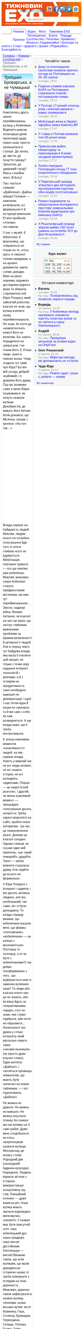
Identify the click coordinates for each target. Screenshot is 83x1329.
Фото (42, 31)
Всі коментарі (45, 383)
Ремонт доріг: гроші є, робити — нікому (58, 375)
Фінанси (32, 42)
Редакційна (59, 46)
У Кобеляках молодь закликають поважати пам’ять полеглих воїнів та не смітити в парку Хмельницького (58, 318)
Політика (52, 39)
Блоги (53, 35)
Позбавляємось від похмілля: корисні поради (58, 297)
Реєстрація (37, 11)
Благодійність (11, 49)
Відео (32, 31)
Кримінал (68, 39)
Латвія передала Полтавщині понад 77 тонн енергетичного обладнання (57, 169)
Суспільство (35, 39)
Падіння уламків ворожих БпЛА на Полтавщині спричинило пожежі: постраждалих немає (56, 91)
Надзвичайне (49, 42)
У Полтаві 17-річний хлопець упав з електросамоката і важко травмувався (58, 109)
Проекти (19, 39)
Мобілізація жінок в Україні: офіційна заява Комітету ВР (58, 123)
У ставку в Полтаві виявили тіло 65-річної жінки (58, 135)
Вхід (23, 11)
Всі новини (43, 244)
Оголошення (37, 35)
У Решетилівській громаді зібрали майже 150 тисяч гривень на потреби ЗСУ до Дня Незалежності (57, 229)
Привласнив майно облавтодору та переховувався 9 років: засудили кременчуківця (55, 151)
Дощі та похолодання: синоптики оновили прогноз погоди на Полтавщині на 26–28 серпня (58, 72)
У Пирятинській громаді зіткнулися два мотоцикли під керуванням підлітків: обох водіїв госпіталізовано (58, 187)
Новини (18, 31)
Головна (9, 55)
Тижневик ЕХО (59, 31)
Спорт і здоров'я (24, 46)
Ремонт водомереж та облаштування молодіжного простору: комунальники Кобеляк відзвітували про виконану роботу (58, 208)
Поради (65, 35)
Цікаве (43, 46)
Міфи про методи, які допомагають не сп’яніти (58, 359)
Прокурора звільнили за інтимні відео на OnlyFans (57, 341)
